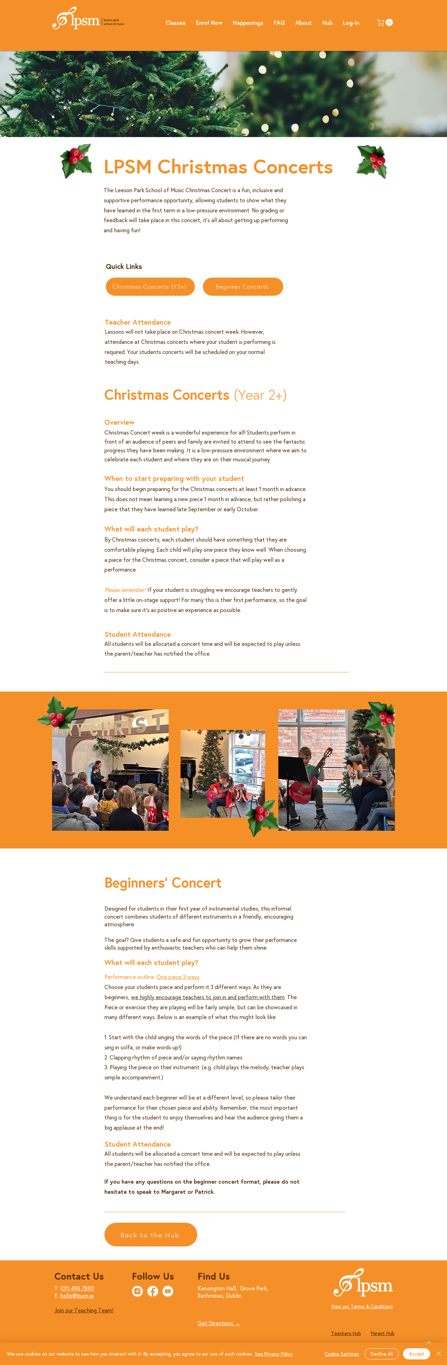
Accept (416, 1354)
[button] (175, 22)
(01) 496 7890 (77, 1288)
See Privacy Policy (274, 1354)
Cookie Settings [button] (342, 1354)
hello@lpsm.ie (77, 1295)
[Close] (438, 1353)
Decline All (382, 1354)
